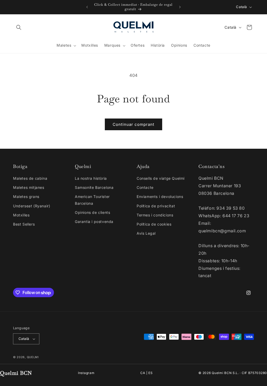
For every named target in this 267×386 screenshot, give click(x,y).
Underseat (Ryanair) (31, 206)
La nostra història (91, 178)
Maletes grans (26, 196)
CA (142, 373)
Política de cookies (154, 224)
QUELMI (33, 357)
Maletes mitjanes (28, 187)
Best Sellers (24, 224)
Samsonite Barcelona (94, 187)
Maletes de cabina (30, 178)
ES (150, 373)
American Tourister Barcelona (92, 199)
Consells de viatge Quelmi (161, 178)
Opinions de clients (92, 212)
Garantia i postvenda (94, 221)
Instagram (86, 373)
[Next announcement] (180, 7)
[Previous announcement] (87, 7)
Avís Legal (146, 233)
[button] (19, 27)
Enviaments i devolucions (160, 196)
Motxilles (21, 215)
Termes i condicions (155, 215)
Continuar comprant (133, 124)
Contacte (145, 187)
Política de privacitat (156, 206)
